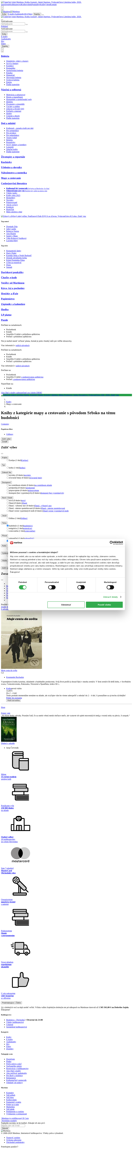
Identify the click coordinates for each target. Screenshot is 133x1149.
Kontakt (53, 4)
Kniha (8, 688)
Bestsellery (10, 198)
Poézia (9, 82)
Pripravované (11, 202)
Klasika (9, 73)
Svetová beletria (12, 80)
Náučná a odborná (11, 89)
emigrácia (27, 528)
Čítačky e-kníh (9, 277)
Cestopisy (5, 424)
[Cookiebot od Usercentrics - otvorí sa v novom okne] (111, 543)
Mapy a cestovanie (11, 178)
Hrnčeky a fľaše (9, 293)
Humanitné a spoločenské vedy (19, 99)
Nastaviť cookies (13, 1137)
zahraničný (29, 538)
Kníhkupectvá (15, 4)
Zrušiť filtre (6, 607)
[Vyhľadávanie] (2, 19)
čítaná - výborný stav (43, 506)
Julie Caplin (11, 229)
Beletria (5, 56)
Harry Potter (11, 253)
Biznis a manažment (14, 97)
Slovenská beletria (13, 77)
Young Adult (11, 138)
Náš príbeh (10, 1095)
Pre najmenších (12, 130)
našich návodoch (22, 345)
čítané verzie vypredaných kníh (56, 511)
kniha (22, 468)
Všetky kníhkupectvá (15, 1022)
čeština (24, 518)
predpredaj (30, 488)
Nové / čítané (7, 498)
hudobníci (28, 526)
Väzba (4, 561)
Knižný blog (45, 4)
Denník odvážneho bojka (16, 258)
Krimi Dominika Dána (15, 260)
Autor (4, 546)
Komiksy (10, 66)
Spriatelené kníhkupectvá (16, 1027)
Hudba (5, 309)
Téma (4, 523)
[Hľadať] (27, 24)
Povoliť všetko (104, 605)
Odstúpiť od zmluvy (14, 1082)
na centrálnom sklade (43, 485)
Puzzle (4, 320)
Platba (8, 1061)
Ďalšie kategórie (12, 84)
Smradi (9, 267)
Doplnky (37, 14)
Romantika (10, 68)
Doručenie (5, 4)
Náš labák (10, 1109)
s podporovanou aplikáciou (32, 377)
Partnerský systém (13, 1102)
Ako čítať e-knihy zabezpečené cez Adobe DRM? (21, 393)
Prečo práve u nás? (14, 1064)
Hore (3, 707)
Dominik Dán (12, 226)
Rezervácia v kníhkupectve (17, 1068)
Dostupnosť (6, 482)
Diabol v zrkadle (8, 743)
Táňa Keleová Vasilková (16, 238)
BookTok (10, 209)
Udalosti (9, 1024)
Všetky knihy (11, 193)
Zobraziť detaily (110, 597)
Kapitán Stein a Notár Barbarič (19, 255)
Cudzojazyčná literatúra (14, 183)
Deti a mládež (8, 123)
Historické (10, 75)
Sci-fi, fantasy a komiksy (16, 145)
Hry (26, 14)
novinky (27, 475)
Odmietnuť (66, 605)
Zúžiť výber (6, 568)
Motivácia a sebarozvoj (15, 95)
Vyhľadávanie (7, 21)
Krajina (4, 458)
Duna (8, 265)
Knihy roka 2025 (13, 195)
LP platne (6, 314)
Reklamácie (11, 1078)
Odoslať (5, 1128)
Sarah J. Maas (12, 236)
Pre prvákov (11, 133)
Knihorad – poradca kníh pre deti (19, 128)
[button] (69, 693)
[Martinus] (10, 11)
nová (23, 500)
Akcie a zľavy (12, 205)
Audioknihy (19, 14)
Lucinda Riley (12, 240)
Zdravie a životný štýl (15, 109)
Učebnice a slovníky (11, 167)
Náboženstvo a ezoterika (14, 172)
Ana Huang (11, 233)
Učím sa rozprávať (14, 262)
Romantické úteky (13, 251)
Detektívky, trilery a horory (17, 61)
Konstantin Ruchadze (15, 677)
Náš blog (10, 1097)
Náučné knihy (12, 149)
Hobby (9, 113)
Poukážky (36, 4)
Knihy (4, 14)
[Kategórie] (43, 14)
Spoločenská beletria (14, 70)
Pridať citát (5, 713)
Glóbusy (9, 434)
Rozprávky (10, 142)
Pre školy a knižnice (14, 1075)
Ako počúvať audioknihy (16, 1073)
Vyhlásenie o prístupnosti (16, 1114)
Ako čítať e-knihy (13, 1071)
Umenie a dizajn (13, 116)
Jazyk (4, 516)
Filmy (30, 14)
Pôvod (4, 536)
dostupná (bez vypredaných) (52, 493)
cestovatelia (30, 531)
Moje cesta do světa (9, 670)
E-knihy (11, 14)
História (9, 102)
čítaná (24, 503)
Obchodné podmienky (15, 1142)
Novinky (10, 200)
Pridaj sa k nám (12, 1104)
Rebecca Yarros (12, 231)
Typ (3, 465)
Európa (24, 460)
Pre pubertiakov (12, 135)
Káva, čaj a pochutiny (13, 288)
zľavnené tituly (36, 478)
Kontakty (10, 1093)
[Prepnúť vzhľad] (2, 8)
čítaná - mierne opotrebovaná (53, 508)
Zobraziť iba (6, 472)
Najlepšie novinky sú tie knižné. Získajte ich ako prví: (23, 1123)
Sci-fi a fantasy (12, 63)
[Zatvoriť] (2, 453)
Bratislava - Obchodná (15, 1020)
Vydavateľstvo (7, 553)
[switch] (52, 587)
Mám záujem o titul (14, 212)
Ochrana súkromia (13, 1140)
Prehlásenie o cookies (15, 1111)
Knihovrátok (26, 4)
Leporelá (10, 147)
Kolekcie (10, 207)
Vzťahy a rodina (13, 106)
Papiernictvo (8, 298)
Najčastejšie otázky (14, 1066)
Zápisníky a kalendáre (13, 304)
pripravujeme (33, 490)
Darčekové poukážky (12, 272)
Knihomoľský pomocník (16, 1080)
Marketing (10, 1107)
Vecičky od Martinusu (12, 282)
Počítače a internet (13, 111)
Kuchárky (6, 162)
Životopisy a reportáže (15, 104)
